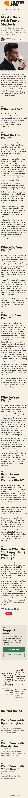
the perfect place (19, 290)
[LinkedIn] (9, 609)
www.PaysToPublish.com (9, 124)
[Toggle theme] (26, 793)
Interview (4, 14)
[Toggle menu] (22, 9)
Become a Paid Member (14, 649)
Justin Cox (8, 38)
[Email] (18, 609)
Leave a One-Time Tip (14, 655)
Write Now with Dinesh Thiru (12, 744)
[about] (6, 9)
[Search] (14, 9)
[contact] (10, 9)
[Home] (14, 4)
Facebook (4, 126)
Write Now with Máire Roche (12, 767)
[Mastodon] (6, 609)
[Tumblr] (15, 609)
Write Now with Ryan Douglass (12, 721)
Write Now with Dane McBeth (10, 20)
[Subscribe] (18, 9)
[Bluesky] (12, 609)
